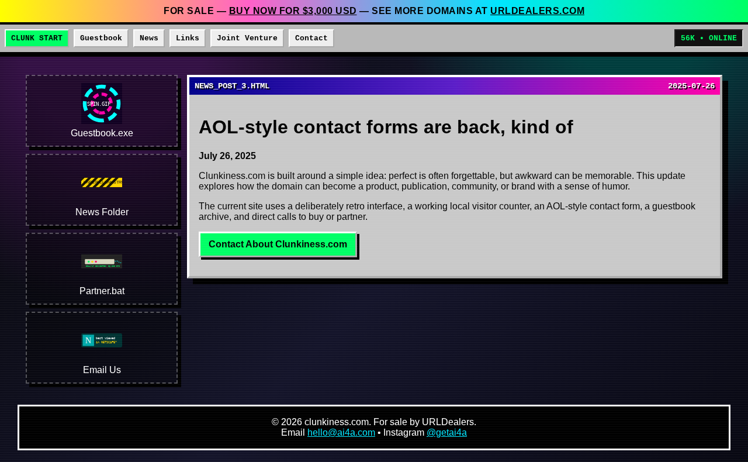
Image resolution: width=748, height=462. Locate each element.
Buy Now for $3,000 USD (293, 11)
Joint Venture (247, 38)
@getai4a (447, 432)
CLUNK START (37, 38)
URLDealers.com (537, 11)
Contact (311, 38)
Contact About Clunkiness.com (278, 244)
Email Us (102, 370)
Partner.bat (101, 291)
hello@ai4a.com (341, 432)
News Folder (102, 212)
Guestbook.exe (102, 133)
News (149, 38)
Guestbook (101, 38)
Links (187, 38)
